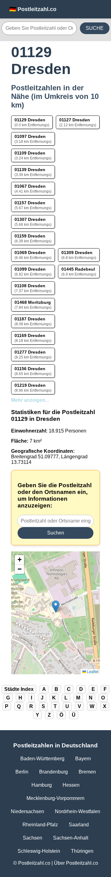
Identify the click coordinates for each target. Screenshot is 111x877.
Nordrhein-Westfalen (77, 811)
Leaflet (92, 671)
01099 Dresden (30, 269)
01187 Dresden (29, 318)
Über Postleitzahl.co (76, 863)
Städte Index (19, 689)
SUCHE (95, 28)
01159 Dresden (29, 235)
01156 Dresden (29, 368)
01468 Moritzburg (32, 302)
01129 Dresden (29, 119)
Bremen (87, 771)
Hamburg (41, 785)
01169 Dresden (29, 335)
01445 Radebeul (78, 269)
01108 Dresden (29, 285)
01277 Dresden (30, 352)
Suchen (55, 532)
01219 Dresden (30, 385)
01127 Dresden (74, 119)
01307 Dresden (30, 219)
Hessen (71, 785)
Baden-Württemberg (42, 758)
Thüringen (82, 851)
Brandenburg (53, 771)
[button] (56, 606)
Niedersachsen (27, 811)
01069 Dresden (30, 252)
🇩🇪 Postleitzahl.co (32, 9)
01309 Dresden (76, 252)
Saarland (79, 824)
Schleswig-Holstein (39, 851)
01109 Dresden (29, 153)
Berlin (21, 771)
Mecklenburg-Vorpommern (55, 798)
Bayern (83, 758)
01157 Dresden (29, 202)
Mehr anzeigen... (30, 400)
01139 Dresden (29, 169)
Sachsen (32, 837)
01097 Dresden (30, 136)
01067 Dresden (30, 186)
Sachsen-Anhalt (70, 837)
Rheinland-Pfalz (40, 824)
